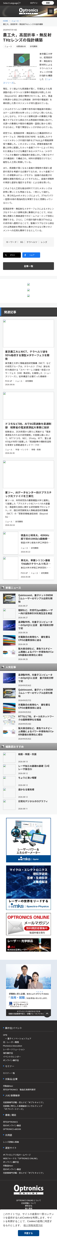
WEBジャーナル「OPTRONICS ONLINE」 (21, 1158)
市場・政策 (36, 449)
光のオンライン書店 (12, 1125)
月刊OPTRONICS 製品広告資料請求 (19, 1089)
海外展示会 (8, 1053)
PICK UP (8, 381)
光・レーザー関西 (11, 1042)
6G (21, 241)
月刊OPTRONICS (10, 1121)
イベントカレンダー (12, 1056)
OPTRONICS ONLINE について (28, 1200)
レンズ (44, 241)
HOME (5, 20)
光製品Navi (8, 1085)
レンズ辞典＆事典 (11, 1141)
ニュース (15, 20)
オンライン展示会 (11, 1060)
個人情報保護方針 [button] (33, 1225)
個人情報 (28, 1208)
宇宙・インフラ (21, 449)
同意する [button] (28, 1233)
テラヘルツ (32, 241)
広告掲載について (28, 1203)
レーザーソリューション (14, 1049)
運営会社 (28, 1205)
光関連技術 (21, 46)
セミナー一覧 (9, 1073)
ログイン (34, 3)
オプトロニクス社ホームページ (17, 1154)
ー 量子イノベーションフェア (17, 1038)
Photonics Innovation (12, 1045)
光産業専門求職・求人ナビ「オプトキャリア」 (24, 1102)
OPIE (5, 1034)
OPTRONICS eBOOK (12, 1129)
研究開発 (34, 46)
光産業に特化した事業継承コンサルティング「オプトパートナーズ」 (22, 1107)
